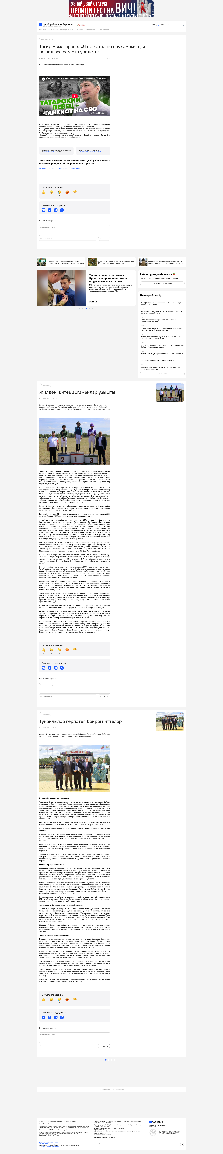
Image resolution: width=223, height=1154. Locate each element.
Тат (162, 25)
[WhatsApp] (62, 210)
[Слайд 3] (86, 308)
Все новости (162, 374)
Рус (153, 25)
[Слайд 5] (92, 308)
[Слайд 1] (79, 308)
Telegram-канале (49, 151)
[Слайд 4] (89, 308)
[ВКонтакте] (43, 210)
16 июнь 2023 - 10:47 (44, 398)
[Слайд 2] (82, 308)
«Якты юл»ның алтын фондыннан (61, 30)
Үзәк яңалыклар (47, 39)
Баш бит (42, 30)
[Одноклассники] (49, 210)
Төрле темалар (118, 1089)
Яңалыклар (45, 385)
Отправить (104, 239)
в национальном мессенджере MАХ (91, 151)
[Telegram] (55, 210)
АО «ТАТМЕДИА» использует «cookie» (50, 1144)
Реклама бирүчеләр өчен (86, 30)
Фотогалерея (104, 30)
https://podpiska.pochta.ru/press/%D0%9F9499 (59, 168)
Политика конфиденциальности (49, 1146)
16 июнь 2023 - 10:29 (44, 727)
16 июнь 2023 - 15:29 (44, 58)
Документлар (104, 1089)
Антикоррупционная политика (48, 1142)
